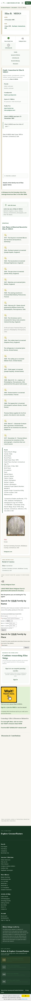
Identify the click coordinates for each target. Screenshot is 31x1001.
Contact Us (4, 909)
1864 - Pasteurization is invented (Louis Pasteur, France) (14, 393)
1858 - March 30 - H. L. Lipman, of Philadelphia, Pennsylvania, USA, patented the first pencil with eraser (15, 382)
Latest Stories (4, 896)
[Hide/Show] (5, 223)
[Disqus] (15, 757)
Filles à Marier (5, 864)
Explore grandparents (10, 95)
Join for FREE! (11, 707)
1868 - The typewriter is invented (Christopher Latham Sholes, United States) (15, 405)
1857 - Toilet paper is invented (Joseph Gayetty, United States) (14, 370)
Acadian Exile (4, 868)
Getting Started (5, 903)
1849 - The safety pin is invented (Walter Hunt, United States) (14, 360)
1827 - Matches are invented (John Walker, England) (14, 283)
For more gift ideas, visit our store (11, 721)
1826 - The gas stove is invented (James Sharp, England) (14, 272)
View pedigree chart (9, 110)
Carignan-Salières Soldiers (8, 866)
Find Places (4, 848)
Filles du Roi (4, 862)
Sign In (28, 3)
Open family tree (8, 108)
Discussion (15, 63)
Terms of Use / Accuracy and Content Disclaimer (12, 990)
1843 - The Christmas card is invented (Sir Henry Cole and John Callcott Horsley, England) (14, 320)
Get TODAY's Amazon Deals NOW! (11, 724)
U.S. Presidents (5, 887)
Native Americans (5, 860)
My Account (4, 916)
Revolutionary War (6, 879)
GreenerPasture (5, 7)
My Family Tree (5, 853)
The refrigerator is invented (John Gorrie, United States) (14, 349)
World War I (4, 883)
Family (15, 52)
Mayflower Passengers (7, 870)
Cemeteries (4, 851)
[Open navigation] (22, 3)
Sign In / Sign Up (5, 920)
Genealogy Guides (6, 900)
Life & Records (15, 58)
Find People (4, 846)
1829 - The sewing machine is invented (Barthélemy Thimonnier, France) (15, 295)
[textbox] (12, 647)
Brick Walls (4, 905)
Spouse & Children (15, 55)
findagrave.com (8, 551)
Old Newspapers (5, 898)
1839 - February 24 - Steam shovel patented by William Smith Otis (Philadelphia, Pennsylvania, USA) (14, 307)
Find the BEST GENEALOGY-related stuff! (13, 728)
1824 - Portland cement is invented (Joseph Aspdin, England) (15, 251)
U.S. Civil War (4, 881)
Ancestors (14, 7)
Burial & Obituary (15, 61)
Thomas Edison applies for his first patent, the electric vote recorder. (15, 414)
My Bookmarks (5, 918)
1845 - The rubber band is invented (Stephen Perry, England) (15, 341)
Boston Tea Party (5, 877)
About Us (3, 907)
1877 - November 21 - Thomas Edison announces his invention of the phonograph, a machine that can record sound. (15, 441)
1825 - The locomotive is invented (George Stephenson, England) (14, 262)
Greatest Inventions (6, 889)
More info (24, 999)
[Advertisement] (15, 153)
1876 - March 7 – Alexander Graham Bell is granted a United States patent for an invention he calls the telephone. (15, 426)
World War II (4, 885)
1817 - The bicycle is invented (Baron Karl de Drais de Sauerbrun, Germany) (15, 240)
